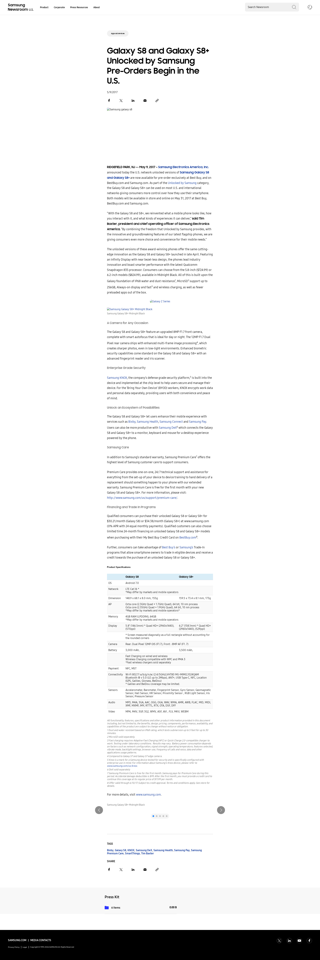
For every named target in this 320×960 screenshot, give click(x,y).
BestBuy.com (187, 537)
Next (221, 810)
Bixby (132, 421)
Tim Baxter (147, 853)
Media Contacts (40, 940)
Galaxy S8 (120, 850)
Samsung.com (17, 940)
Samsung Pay (197, 421)
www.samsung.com (148, 794)
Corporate (59, 7)
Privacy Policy (14, 947)
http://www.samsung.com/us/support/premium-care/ (142, 498)
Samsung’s (186, 547)
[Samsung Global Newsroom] (310, 7)
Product (44, 7)
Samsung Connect (171, 421)
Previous (99, 810)
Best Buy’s (168, 547)
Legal (24, 947)
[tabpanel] (160, 805)
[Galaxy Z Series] (160, 301)
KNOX (131, 850)
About (96, 7)
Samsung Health (147, 421)
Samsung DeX (168, 428)
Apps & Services (117, 33)
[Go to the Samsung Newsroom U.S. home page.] (21, 7)
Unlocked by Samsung (182, 183)
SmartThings (132, 853)
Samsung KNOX (117, 378)
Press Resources (79, 7)
